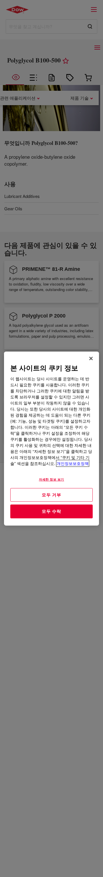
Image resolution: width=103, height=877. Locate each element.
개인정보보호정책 (73, 463)
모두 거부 (51, 495)
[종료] (91, 358)
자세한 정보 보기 (51, 479)
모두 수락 (51, 511)
